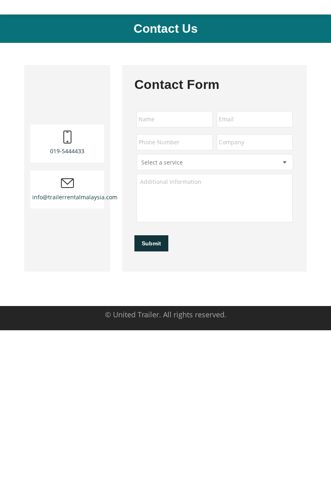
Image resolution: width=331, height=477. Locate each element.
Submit (151, 243)
